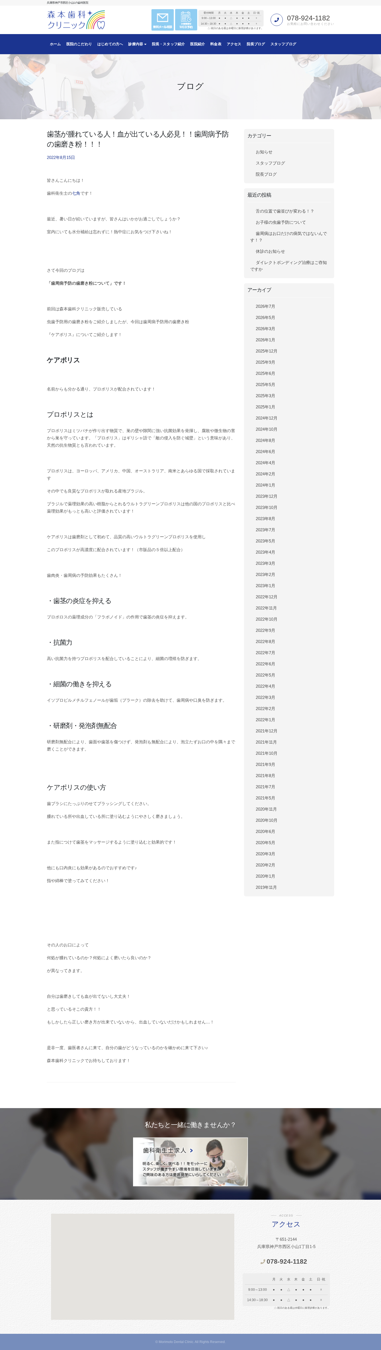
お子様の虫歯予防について (281, 222)
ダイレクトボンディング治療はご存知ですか (288, 266)
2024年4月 (265, 462)
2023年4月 (265, 552)
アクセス (234, 44)
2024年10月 (267, 429)
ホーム (55, 44)
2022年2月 (265, 708)
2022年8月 (265, 641)
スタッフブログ (283, 44)
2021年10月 (267, 753)
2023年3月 (265, 563)
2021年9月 (265, 764)
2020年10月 (267, 820)
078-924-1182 (308, 18)
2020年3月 (265, 853)
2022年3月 (265, 697)
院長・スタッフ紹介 (168, 44)
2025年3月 (265, 395)
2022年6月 (265, 663)
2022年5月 (265, 675)
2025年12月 (267, 351)
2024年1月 (265, 485)
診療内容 (136, 44)
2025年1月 (265, 406)
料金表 (215, 44)
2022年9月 (265, 630)
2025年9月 (265, 362)
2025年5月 (265, 384)
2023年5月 (265, 541)
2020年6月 (265, 831)
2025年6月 (265, 373)
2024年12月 (267, 418)
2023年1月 (265, 585)
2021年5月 (265, 798)
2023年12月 (267, 496)
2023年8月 (265, 518)
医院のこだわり (79, 44)
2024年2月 (265, 474)
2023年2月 (265, 574)
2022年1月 (265, 719)
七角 (76, 193)
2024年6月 (265, 451)
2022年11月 (266, 608)
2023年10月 (267, 507)
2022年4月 (265, 686)
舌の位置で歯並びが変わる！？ (285, 211)
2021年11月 (266, 742)
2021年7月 (265, 786)
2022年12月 (267, 596)
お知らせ (264, 151)
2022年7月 (265, 652)
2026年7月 (265, 306)
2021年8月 (265, 775)
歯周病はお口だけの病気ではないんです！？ (288, 236)
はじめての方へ (110, 44)
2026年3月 (265, 328)
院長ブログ (256, 44)
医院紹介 (197, 44)
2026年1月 (265, 339)
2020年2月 (265, 865)
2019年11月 (266, 887)
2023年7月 (265, 529)
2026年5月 (265, 317)
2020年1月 (265, 876)
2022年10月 (267, 619)
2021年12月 (267, 730)
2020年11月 (266, 809)
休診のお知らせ (270, 251)
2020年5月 (265, 842)
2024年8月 (265, 440)
